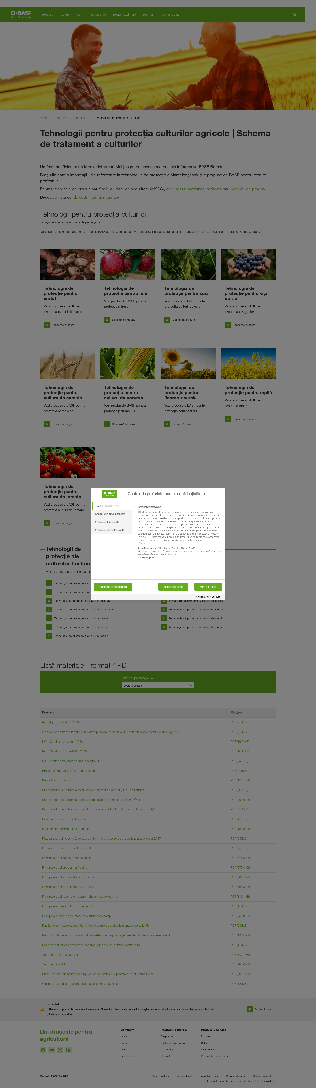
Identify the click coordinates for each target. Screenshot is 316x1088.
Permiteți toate (208, 586)
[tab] (112, 506)
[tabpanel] (179, 534)
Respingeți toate (173, 586)
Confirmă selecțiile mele (113, 586)
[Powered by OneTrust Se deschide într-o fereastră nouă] (209, 597)
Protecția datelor (146, 543)
